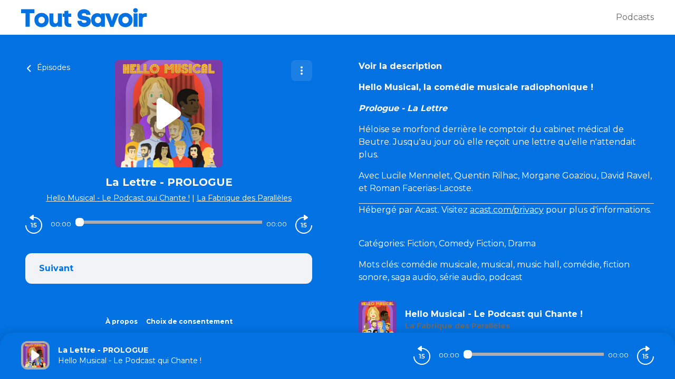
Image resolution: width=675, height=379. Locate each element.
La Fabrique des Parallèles (244, 198)
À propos (121, 321)
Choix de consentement (189, 321)
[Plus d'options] (301, 70)
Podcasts (635, 17)
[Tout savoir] (318, 17)
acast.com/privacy (507, 210)
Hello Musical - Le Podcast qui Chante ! (118, 198)
